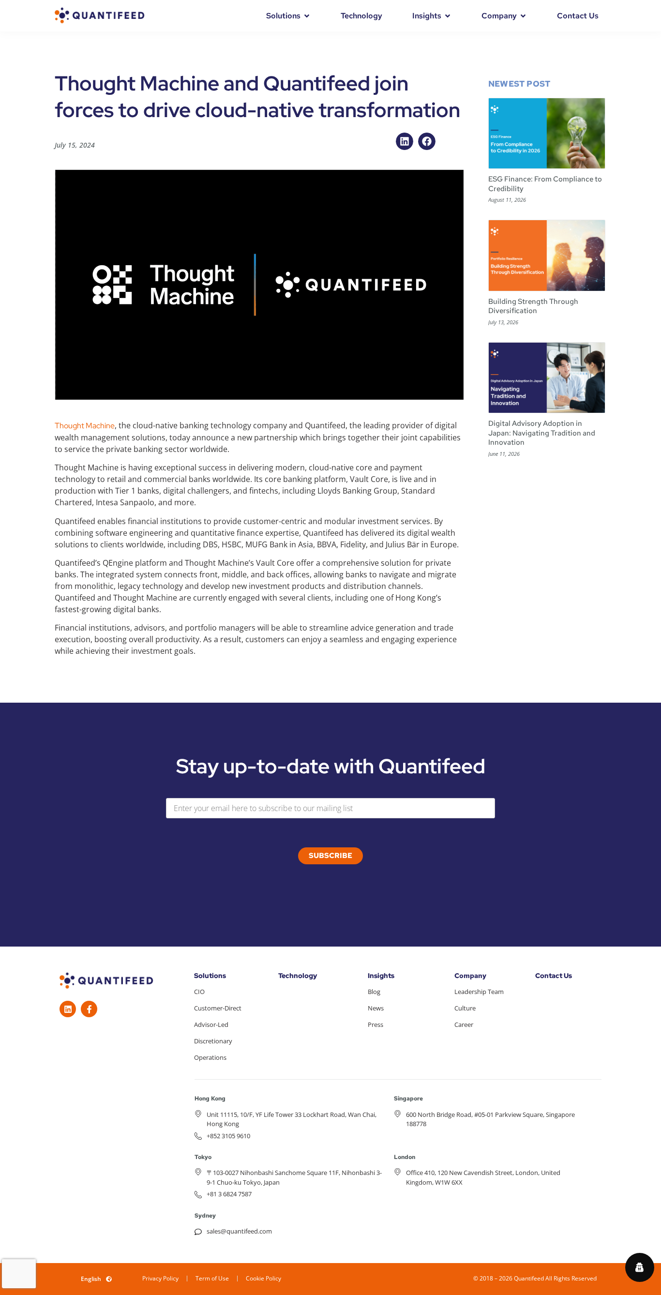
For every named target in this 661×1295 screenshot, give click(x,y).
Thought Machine (85, 426)
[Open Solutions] (307, 16)
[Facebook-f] (89, 1009)
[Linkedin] (68, 1009)
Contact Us (553, 975)
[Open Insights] (447, 16)
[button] (404, 141)
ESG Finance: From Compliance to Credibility (545, 184)
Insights (381, 975)
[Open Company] (523, 16)
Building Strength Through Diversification (533, 306)
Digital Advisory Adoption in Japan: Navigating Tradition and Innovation (541, 433)
